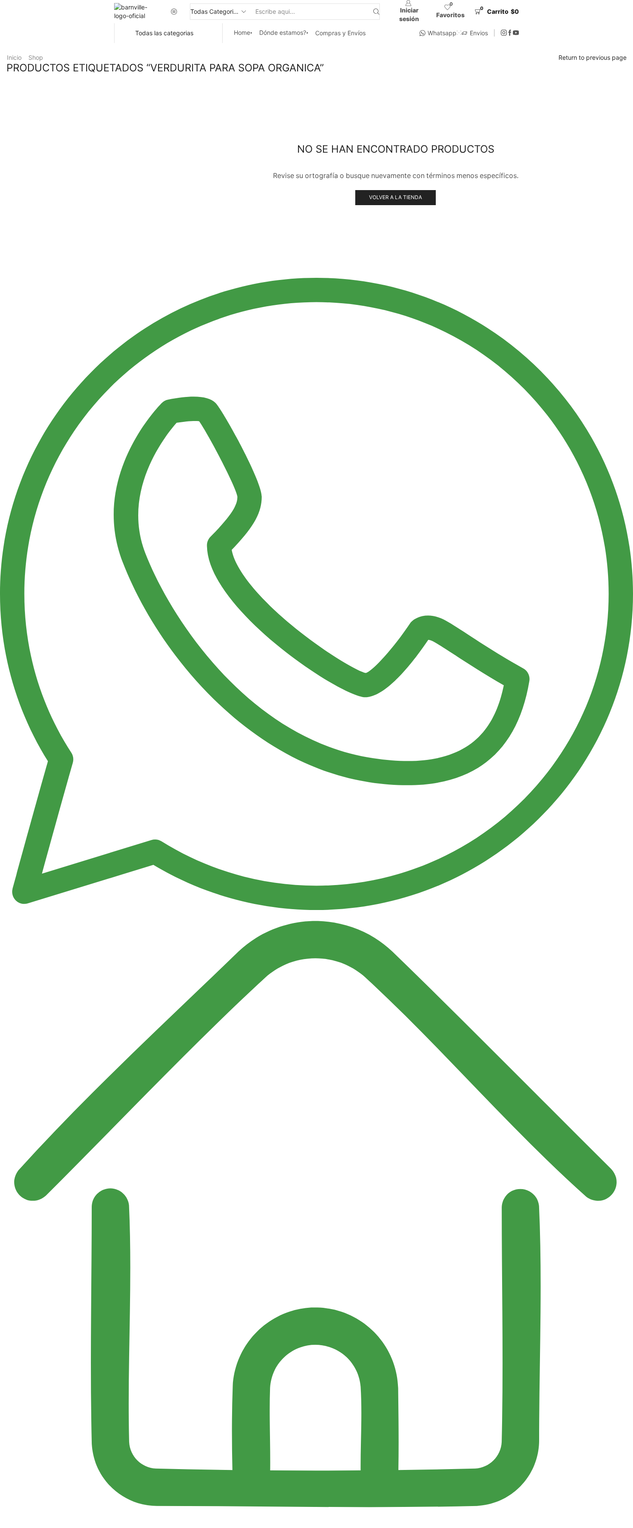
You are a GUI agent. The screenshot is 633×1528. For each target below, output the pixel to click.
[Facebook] (510, 33)
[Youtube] (516, 33)
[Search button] (376, 12)
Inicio (14, 57)
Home (242, 32)
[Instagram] (504, 33)
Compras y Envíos (340, 33)
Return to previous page (593, 57)
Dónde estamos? (282, 32)
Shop (35, 57)
